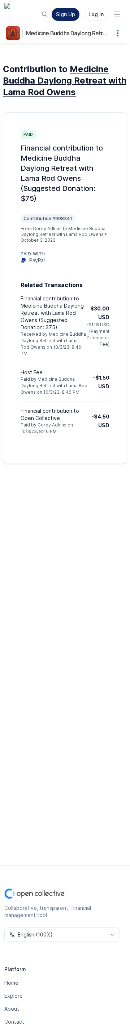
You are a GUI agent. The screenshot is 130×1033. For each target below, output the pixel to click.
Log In (96, 14)
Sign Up (65, 14)
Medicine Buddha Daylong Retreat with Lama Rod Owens (67, 33)
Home (11, 983)
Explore (13, 996)
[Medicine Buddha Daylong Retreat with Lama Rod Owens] (14, 33)
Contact (14, 1022)
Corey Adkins (47, 228)
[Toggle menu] (117, 14)
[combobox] (62, 934)
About (11, 1009)
